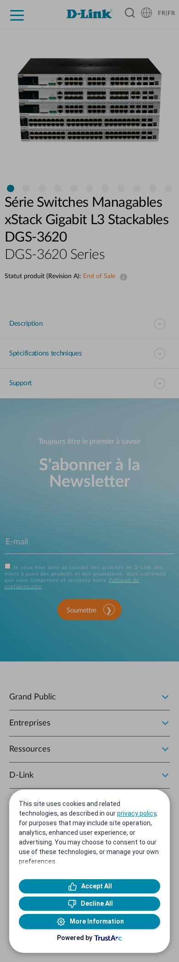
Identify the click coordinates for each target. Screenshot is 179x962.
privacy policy (136, 813)
